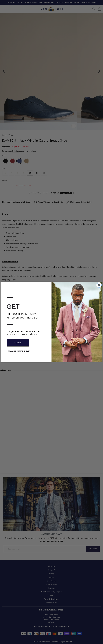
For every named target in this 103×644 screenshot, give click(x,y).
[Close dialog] (99, 285)
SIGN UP (17, 342)
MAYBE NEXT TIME (19, 351)
